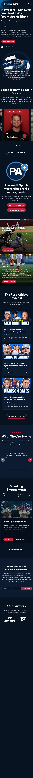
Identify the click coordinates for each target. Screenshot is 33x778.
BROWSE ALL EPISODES (16, 416)
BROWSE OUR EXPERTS (16, 153)
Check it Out (8, 250)
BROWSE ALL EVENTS (16, 549)
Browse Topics (9, 282)
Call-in (27, 75)
